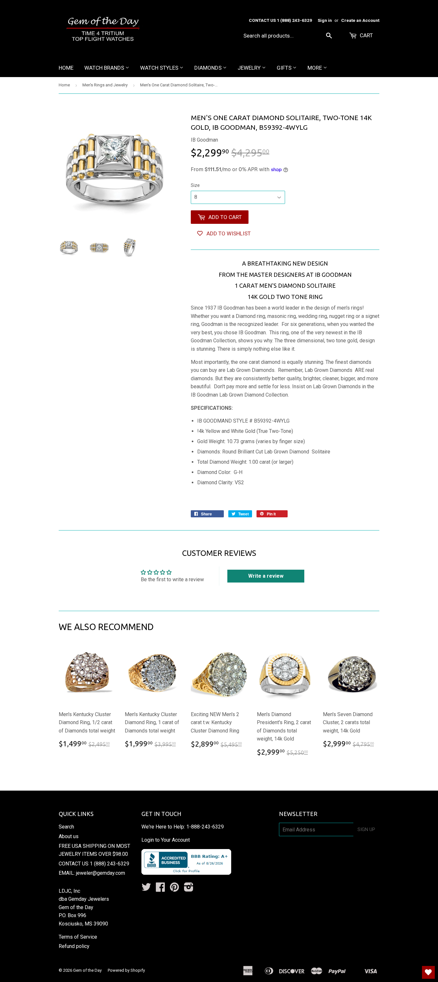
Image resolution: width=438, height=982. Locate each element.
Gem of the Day (87, 970)
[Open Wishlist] (428, 972)
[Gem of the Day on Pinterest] (174, 889)
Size (195, 185)
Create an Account (360, 20)
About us (69, 836)
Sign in (325, 20)
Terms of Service (78, 937)
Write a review (265, 576)
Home (66, 68)
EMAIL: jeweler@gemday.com (92, 873)
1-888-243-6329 (205, 827)
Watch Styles (160, 68)
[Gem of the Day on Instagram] (189, 889)
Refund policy (74, 946)
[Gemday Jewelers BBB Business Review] (186, 873)
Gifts (285, 68)
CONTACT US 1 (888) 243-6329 (94, 864)
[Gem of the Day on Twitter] (146, 889)
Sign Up (366, 829)
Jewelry (250, 68)
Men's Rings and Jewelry (105, 85)
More (315, 68)
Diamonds (208, 68)
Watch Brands (104, 68)
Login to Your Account (165, 840)
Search (66, 827)
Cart (365, 35)
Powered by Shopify (126, 970)
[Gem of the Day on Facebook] (160, 889)
